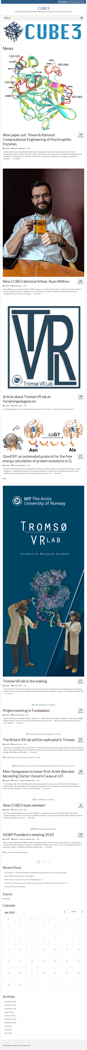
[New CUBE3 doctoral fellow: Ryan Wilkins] (43, 222)
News (20, 286)
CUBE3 (43, 8)
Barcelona (10, 852)
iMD (9, 757)
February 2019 (9, 1016)
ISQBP (22, 852)
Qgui (5, 478)
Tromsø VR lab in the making (14, 887)
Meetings (21, 715)
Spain (25, 852)
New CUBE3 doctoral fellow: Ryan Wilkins (19, 876)
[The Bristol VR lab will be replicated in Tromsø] (43, 734)
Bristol (5, 757)
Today (73, 911)
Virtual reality (30, 757)
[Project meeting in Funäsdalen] (43, 704)
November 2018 (10, 1019)
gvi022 (7, 148)
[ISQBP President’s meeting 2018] (43, 829)
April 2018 (8, 1033)
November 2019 (10, 1005)
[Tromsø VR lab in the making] (43, 581)
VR (35, 757)
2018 (5, 852)
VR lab (38, 757)
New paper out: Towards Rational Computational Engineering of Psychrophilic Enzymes (35, 873)
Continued (16, 159)
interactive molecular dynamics (18, 757)
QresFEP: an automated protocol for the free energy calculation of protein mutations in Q (36, 883)
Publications (22, 148)
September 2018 (10, 1023)
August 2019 (8, 1012)
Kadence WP (26, 1045)
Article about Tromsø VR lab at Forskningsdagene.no (23, 880)
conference (16, 852)
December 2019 (10, 1002)
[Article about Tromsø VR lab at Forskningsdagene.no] (43, 348)
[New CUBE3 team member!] (43, 799)
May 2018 (8, 1030)
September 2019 (10, 1009)
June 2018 (8, 1026)
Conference (22, 780)
